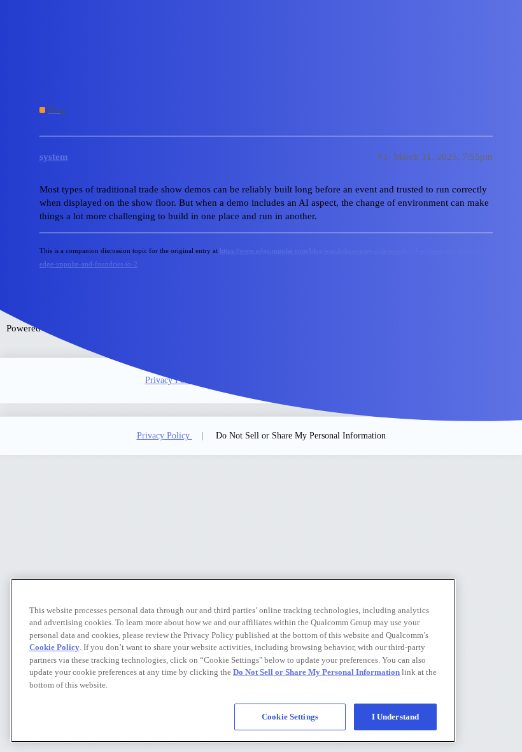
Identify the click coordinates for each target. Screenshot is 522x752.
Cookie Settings (290, 716)
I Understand (396, 716)
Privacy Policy (171, 380)
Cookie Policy (54, 647)
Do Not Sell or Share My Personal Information (301, 435)
